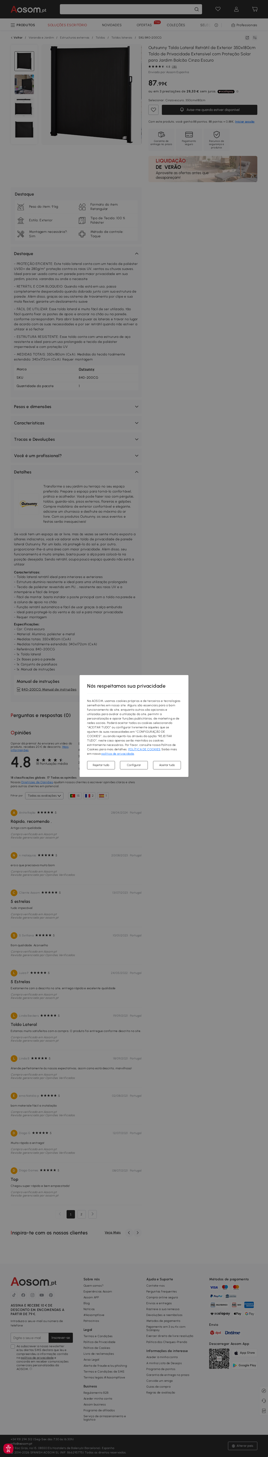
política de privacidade (117, 754)
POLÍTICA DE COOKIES (144, 749)
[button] (8, 1448)
